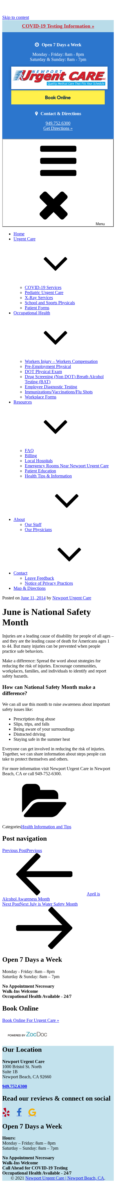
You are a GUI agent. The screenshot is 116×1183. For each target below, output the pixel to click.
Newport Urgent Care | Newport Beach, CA (64, 1178)
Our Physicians (38, 529)
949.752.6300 (58, 123)
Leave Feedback (39, 578)
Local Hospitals (39, 460)
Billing (31, 455)
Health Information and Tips (46, 826)
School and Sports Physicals (50, 302)
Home (19, 233)
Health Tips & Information (48, 476)
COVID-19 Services (43, 287)
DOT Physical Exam (43, 371)
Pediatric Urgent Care (44, 292)
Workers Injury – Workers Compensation (61, 361)
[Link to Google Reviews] (35, 1114)
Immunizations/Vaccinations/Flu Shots (59, 391)
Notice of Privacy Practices (49, 583)
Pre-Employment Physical (48, 366)
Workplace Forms (40, 397)
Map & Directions (30, 588)
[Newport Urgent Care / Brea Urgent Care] (58, 98)
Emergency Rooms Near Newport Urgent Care (67, 465)
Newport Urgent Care (71, 597)
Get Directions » (58, 128)
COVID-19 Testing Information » (58, 26)
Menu (100, 224)
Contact (20, 573)
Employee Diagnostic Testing (51, 386)
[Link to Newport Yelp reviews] (8, 1114)
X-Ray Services (39, 297)
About (19, 519)
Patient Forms (37, 307)
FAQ (29, 450)
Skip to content (15, 17)
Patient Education (40, 470)
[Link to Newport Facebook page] (22, 1114)
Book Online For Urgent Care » (30, 1020)
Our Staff (33, 524)
